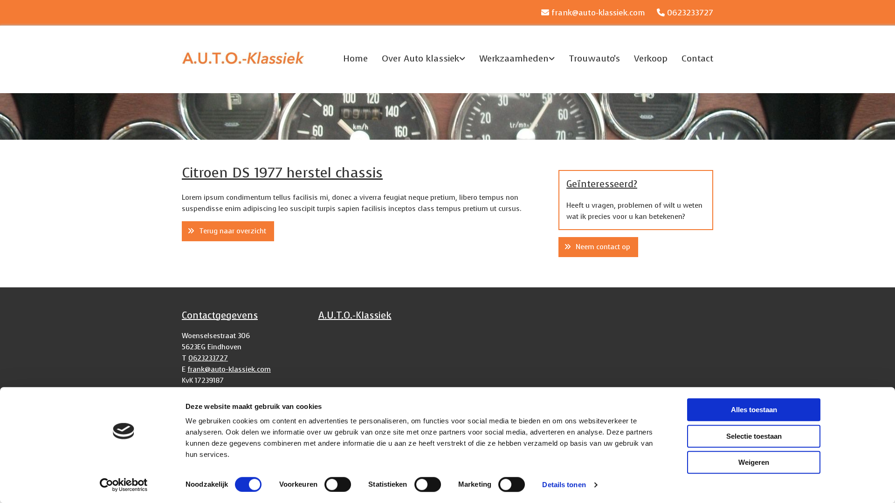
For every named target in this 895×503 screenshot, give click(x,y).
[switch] (337, 484)
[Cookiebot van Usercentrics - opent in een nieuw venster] (124, 485)
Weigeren (753, 462)
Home (355, 58)
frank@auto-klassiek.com (598, 12)
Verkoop (651, 58)
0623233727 (690, 12)
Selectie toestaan (754, 436)
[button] (228, 231)
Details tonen (563, 485)
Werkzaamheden (514, 58)
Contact (697, 58)
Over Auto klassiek (420, 58)
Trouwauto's (594, 58)
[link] (416, 58)
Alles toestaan (754, 410)
